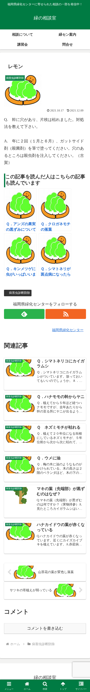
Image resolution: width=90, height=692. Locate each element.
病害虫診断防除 (19, 293)
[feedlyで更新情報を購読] (24, 314)
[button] (80, 622)
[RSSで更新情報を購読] (66, 314)
